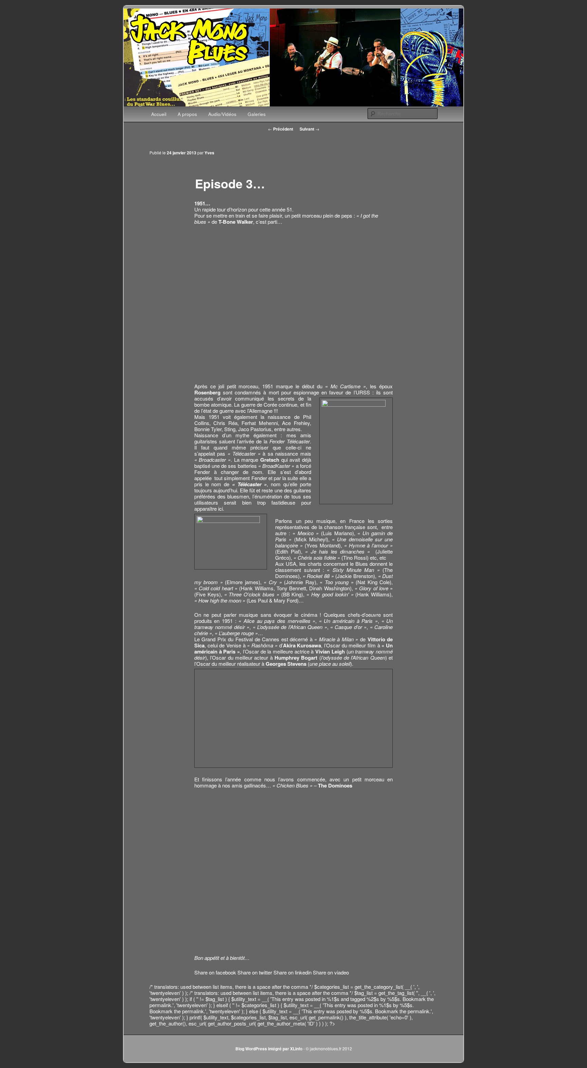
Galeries (257, 114)
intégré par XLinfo (285, 1049)
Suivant (309, 129)
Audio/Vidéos (222, 114)
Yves (209, 153)
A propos (187, 114)
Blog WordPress (251, 1049)
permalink (160, 1004)
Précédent (280, 129)
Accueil (158, 114)
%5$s (393, 998)
